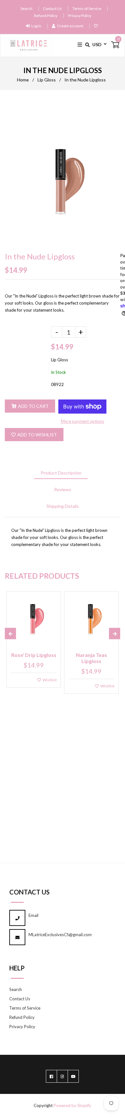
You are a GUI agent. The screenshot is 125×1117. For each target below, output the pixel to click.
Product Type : (20, 360)
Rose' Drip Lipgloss (33, 655)
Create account (70, 25)
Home (23, 79)
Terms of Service (86, 8)
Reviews (62, 489)
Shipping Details (62, 506)
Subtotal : (15, 346)
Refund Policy (45, 15)
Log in (36, 25)
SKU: (10, 384)
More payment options (82, 421)
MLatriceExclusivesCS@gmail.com (60, 934)
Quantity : (16, 331)
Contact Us (52, 8)
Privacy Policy (79, 15)
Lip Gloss (47, 79)
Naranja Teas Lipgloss (91, 658)
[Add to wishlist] (96, 25)
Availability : (18, 372)
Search (26, 8)
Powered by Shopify (72, 1105)
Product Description (61, 472)
